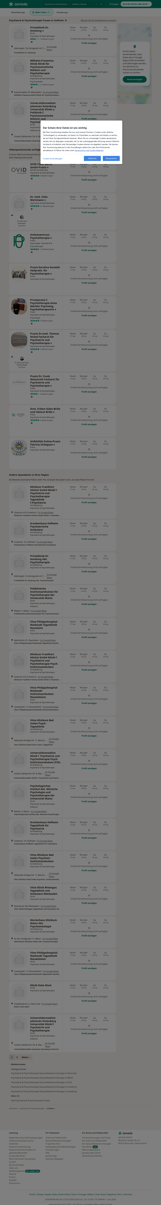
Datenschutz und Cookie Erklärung (89, 150)
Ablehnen (92, 158)
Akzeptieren (111, 158)
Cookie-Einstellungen (52, 159)
